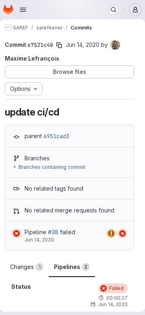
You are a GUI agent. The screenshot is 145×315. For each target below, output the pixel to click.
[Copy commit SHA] (59, 45)
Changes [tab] (25, 266)
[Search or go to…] (113, 10)
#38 (53, 232)
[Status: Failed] (16, 233)
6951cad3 (56, 136)
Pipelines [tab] (70, 266)
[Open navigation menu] (23, 9)
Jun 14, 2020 (82, 44)
